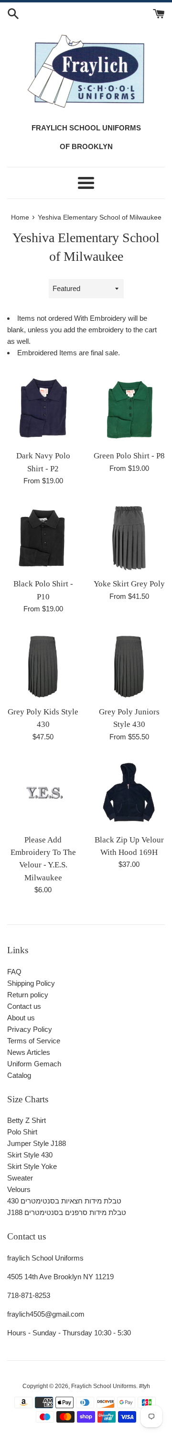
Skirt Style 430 (30, 1155)
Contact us (24, 1006)
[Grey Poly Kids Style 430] (43, 665)
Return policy (27, 995)
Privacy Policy (29, 1029)
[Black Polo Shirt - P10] (43, 537)
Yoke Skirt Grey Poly (129, 583)
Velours (19, 1189)
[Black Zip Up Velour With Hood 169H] (129, 793)
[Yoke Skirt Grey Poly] (129, 537)
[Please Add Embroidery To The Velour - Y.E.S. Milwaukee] (43, 793)
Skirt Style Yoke (32, 1166)
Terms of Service (33, 1041)
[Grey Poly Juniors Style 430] (129, 665)
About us (21, 1018)
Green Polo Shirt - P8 (129, 455)
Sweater (20, 1178)
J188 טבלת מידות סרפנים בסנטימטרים (66, 1212)
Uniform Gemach (34, 1064)
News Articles (28, 1052)
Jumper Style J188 (36, 1143)
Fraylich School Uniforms (103, 1386)
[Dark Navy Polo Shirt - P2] (43, 409)
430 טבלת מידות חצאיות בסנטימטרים (64, 1201)
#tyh (144, 1386)
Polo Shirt (22, 1132)
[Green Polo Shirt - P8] (129, 409)
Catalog (19, 1075)
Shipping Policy (31, 983)
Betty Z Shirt (26, 1120)
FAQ (14, 972)
